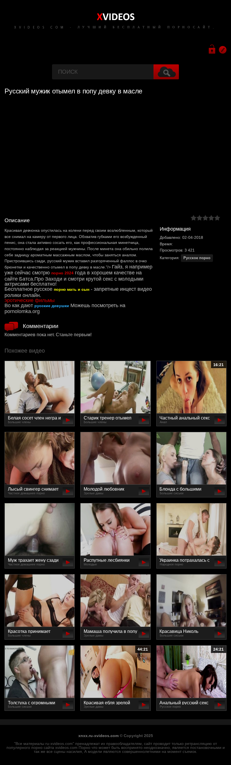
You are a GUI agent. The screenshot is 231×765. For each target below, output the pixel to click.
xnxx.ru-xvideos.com (98, 735)
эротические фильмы (30, 300)
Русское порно (196, 258)
